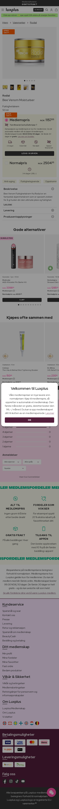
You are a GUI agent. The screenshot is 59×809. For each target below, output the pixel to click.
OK (29, 420)
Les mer (50, 413)
